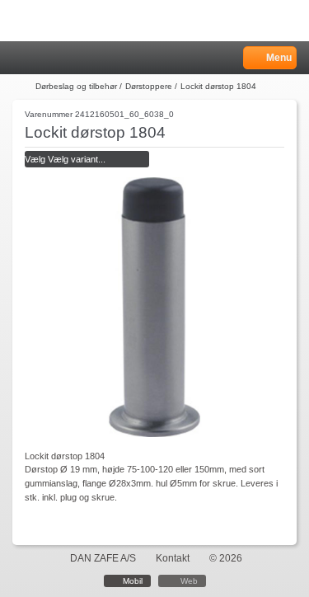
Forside (22, 86)
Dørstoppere (148, 86)
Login (42, 58)
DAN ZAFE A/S (103, 558)
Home (20, 58)
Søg (63, 58)
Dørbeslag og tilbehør (76, 86)
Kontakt (173, 558)
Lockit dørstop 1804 (218, 86)
